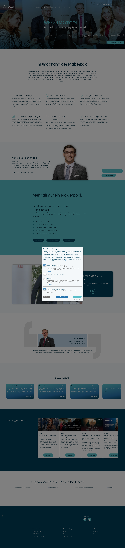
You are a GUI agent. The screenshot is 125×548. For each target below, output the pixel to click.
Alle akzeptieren (77, 296)
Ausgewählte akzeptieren (62, 296)
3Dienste (49, 284)
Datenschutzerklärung (63, 260)
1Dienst (49, 271)
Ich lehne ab (46, 296)
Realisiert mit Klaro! (77, 299)
